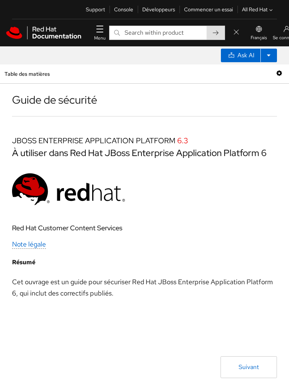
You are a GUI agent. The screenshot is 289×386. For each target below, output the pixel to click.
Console (123, 9)
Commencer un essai (208, 9)
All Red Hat (255, 9)
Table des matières (27, 73)
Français (259, 38)
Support (95, 9)
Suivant (249, 367)
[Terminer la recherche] (236, 33)
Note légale (29, 244)
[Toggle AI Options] (268, 55)
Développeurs (158, 9)
